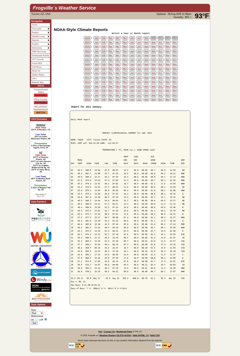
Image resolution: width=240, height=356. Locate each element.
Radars (35, 32)
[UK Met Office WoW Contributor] (41, 287)
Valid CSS (155, 335)
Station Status (38, 75)
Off (41, 319)
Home (34, 25)
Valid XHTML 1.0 (140, 335)
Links (34, 78)
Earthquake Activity (40, 55)
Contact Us (109, 331)
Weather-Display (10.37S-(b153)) (116, 335)
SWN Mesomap (39, 51)
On (32, 319)
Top (100, 331)
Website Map (38, 82)
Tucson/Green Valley (41, 90)
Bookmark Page (124, 331)
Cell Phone (37, 67)
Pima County (40, 99)
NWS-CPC (40, 196)
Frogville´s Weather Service (64, 8)
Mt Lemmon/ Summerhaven (40, 108)
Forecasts (36, 29)
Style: (34, 310)
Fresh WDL (37, 63)
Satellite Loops (38, 36)
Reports (35, 40)
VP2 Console (38, 59)
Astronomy (37, 48)
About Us (36, 71)
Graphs (35, 44)
